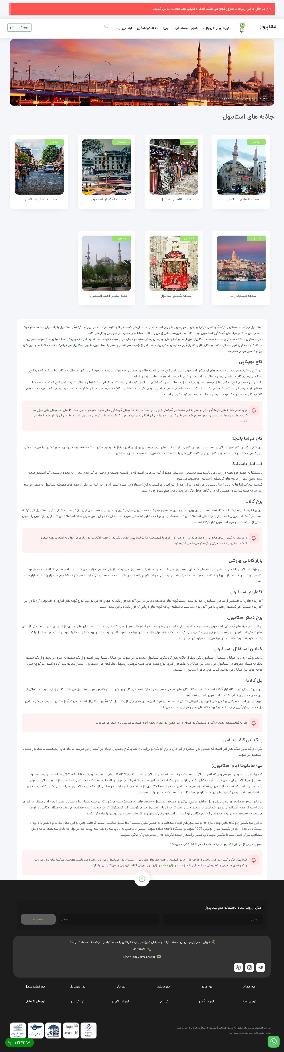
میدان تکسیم (233, 844)
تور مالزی (196, 537)
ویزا (166, 28)
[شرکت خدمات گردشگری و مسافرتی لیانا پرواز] (254, 27)
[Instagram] (249, 967)
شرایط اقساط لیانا (186, 28)
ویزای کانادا (169, 865)
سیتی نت (233, 1032)
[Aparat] (238, 967)
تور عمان (162, 722)
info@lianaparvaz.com (139, 957)
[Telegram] (260, 967)
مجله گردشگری (147, 28)
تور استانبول (81, 345)
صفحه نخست (262, 98)
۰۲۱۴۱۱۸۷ (139, 949)
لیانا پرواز (125, 28)
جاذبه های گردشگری (244, 98)
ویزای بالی (50, 410)
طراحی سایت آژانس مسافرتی (258, 1032)
